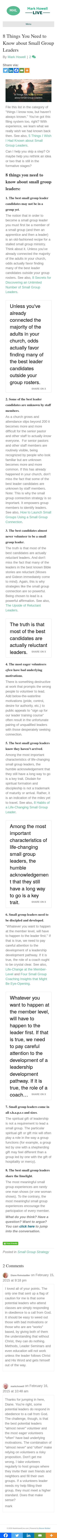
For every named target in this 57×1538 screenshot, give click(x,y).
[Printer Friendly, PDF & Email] (10, 1243)
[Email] (21, 70)
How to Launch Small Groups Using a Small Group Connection (28, 517)
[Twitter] (5, 70)
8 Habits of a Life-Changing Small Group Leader (28, 807)
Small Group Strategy (33, 1252)
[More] (27, 70)
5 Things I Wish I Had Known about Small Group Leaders (28, 140)
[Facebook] (16, 70)
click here (27, 1226)
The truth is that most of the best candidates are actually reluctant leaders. (28, 638)
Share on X (39, 388)
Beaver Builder (44, 1528)
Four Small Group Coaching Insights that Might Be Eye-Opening (26, 979)
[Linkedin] (10, 70)
